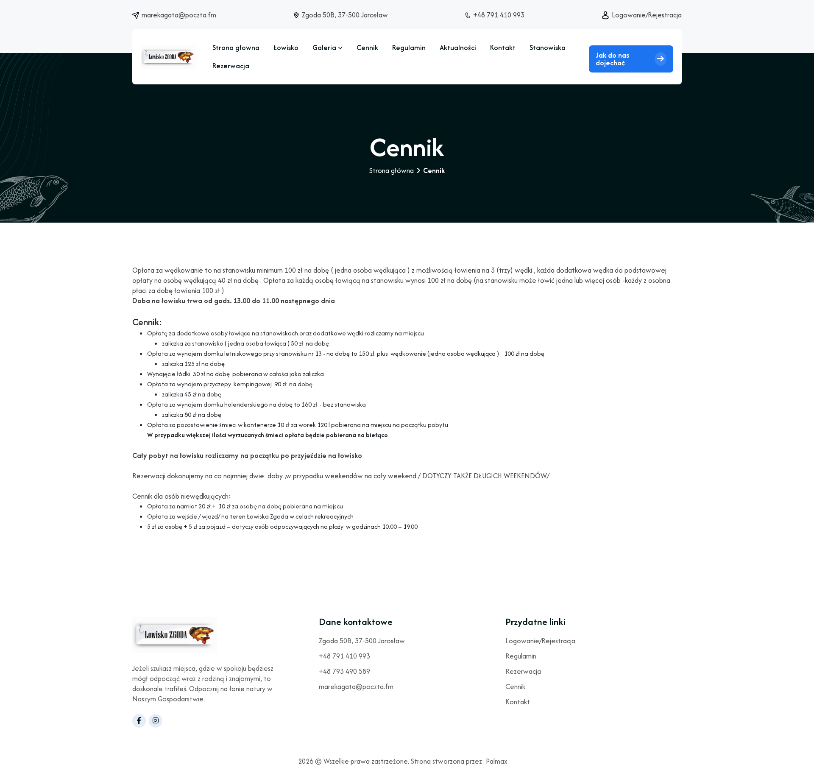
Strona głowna (235, 47)
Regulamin (409, 47)
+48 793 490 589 (344, 671)
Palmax (496, 761)
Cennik (367, 47)
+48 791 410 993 (498, 15)
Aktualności (458, 47)
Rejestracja (665, 15)
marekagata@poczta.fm (179, 15)
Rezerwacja (230, 66)
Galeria (325, 47)
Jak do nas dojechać (612, 59)
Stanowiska (548, 47)
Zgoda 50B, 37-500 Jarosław (345, 15)
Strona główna (391, 170)
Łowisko (285, 47)
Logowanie (629, 15)
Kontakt (503, 47)
